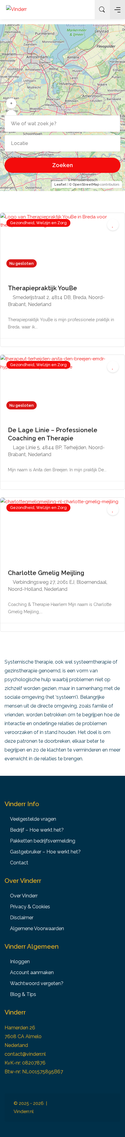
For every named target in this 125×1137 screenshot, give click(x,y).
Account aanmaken (32, 972)
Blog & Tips (23, 994)
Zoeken (62, 165)
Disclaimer (21, 917)
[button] (11, 103)
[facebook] (77, 1104)
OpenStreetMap (86, 185)
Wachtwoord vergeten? (36, 983)
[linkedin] (97, 1104)
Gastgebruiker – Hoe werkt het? (45, 852)
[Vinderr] (16, 9)
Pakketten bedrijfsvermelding (42, 841)
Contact (19, 863)
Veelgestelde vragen (33, 819)
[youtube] (107, 1111)
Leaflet (60, 185)
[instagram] (87, 1104)
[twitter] (87, 1111)
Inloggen (85, 9)
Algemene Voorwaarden (37, 928)
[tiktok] (97, 1111)
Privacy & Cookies (30, 907)
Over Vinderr (24, 896)
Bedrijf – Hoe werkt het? (37, 830)
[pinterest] (107, 1104)
